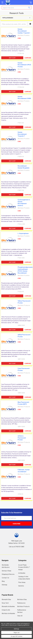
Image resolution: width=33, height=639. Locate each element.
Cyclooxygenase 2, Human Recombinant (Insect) (24, 202)
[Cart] (30, 2)
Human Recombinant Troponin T (22, 134)
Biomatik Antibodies (8, 606)
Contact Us (5, 578)
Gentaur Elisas (6, 571)
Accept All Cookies (16, 636)
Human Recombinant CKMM (24, 97)
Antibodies (21, 573)
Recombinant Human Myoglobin (23, 167)
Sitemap (4, 585)
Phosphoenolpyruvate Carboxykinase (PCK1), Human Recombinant (25, 270)
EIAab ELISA (6, 610)
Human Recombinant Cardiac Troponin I (24, 31)
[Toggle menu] (2, 2)
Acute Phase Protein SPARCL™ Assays (24, 567)
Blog (3, 581)
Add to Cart (12, 57)
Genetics (21, 586)
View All (19, 616)
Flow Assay (21, 582)
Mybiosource (21, 603)
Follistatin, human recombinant (24, 470)
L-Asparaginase (23, 233)
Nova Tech (5, 603)
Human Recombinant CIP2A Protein (24, 64)
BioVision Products (23, 606)
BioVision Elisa (22, 599)
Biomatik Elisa (6, 599)
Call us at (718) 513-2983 (16, 546)
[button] (30, 24)
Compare (28, 58)
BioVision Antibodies (8, 613)
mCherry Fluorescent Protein (22, 438)
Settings (16, 629)
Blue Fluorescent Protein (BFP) (23, 403)
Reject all (16, 632)
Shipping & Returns (8, 574)
